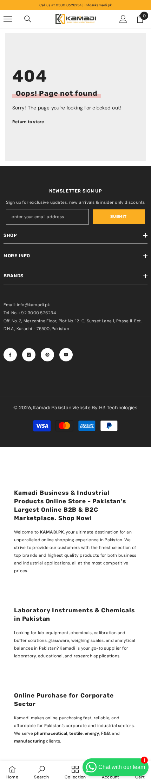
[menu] (8, 19)
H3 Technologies (118, 408)
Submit (118, 216)
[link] (41, 772)
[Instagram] (28, 354)
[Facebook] (10, 354)
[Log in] (123, 19)
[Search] (28, 19)
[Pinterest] (47, 354)
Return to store (28, 122)
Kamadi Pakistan (52, 408)
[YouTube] (66, 354)
